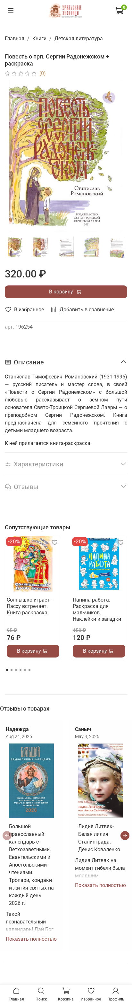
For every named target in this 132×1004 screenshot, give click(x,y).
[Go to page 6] (29, 670)
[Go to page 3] (16, 670)
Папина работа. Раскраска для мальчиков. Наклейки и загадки (97, 609)
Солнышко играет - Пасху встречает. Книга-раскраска (29, 606)
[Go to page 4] (20, 670)
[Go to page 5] (25, 670)
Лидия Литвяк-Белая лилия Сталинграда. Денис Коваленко (99, 837)
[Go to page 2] (11, 670)
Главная (14, 38)
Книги (39, 38)
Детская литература (78, 38)
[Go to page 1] (7, 670)
